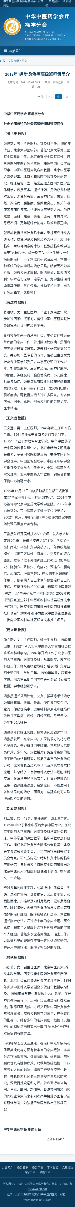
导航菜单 (15, 51)
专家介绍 (13, 60)
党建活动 (67, 1167)
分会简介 (7, 1167)
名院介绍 (45, 1172)
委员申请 (37, 1167)
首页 (2, 60)
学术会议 (52, 1167)
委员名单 (22, 1167)
